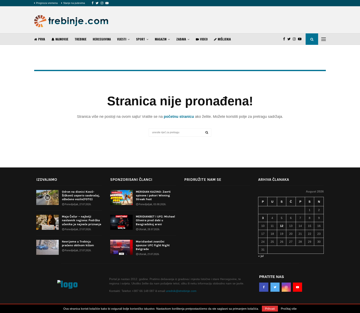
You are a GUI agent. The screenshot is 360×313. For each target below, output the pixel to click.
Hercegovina (102, 39)
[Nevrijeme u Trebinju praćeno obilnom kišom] (47, 247)
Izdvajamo (46, 179)
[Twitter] (97, 3)
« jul (261, 256)
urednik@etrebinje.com (181, 291)
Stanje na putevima (74, 3)
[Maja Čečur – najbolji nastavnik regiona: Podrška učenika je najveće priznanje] (47, 222)
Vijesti (121, 39)
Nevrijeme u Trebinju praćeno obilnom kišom (78, 243)
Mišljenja (224, 39)
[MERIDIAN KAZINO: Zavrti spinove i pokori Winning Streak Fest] (121, 197)
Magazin (160, 39)
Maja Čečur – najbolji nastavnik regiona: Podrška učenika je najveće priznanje (81, 220)
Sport (140, 39)
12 (281, 226)
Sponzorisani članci (131, 179)
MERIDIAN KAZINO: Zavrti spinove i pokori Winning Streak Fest (153, 195)
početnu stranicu (179, 116)
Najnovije (61, 39)
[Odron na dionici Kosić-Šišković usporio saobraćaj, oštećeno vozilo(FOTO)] (47, 197)
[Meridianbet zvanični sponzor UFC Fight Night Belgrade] (121, 247)
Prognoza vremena (47, 3)
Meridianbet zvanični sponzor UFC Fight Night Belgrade (153, 245)
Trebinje (80, 39)
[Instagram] (102, 3)
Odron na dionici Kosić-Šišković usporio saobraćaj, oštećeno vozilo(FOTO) (81, 195)
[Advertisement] (250, 19)
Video (204, 39)
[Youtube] (107, 3)
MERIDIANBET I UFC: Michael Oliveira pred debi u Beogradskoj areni (155, 220)
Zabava (181, 39)
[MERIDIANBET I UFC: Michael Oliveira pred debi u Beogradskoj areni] (121, 222)
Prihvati (270, 308)
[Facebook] (93, 3)
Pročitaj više (289, 308)
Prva (41, 39)
